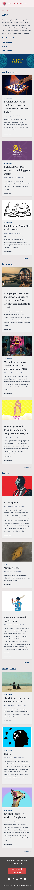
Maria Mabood (9, 177)
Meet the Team (22, 861)
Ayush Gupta (8, 437)
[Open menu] (30, 3)
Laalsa (7, 753)
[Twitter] (13, 879)
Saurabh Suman (9, 705)
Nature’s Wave (11, 568)
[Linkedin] (21, 879)
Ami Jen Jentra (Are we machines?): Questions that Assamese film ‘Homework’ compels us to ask (17, 300)
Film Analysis (7, 42)
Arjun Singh (8, 116)
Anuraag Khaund (10, 311)
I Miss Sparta (11, 502)
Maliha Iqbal (8, 571)
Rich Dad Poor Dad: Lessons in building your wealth (17, 170)
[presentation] (17, 85)
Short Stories (7, 51)
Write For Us (14, 863)
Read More (8, 134)
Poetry (4, 46)
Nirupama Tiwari (9, 372)
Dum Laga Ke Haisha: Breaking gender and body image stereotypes (16, 430)
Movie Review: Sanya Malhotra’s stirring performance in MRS (15, 365)
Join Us (21, 863)
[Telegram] (25, 879)
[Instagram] (17, 879)
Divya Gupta (8, 624)
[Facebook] (9, 879)
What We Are (11, 861)
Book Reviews (7, 38)
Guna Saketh (8, 757)
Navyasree (8, 821)
